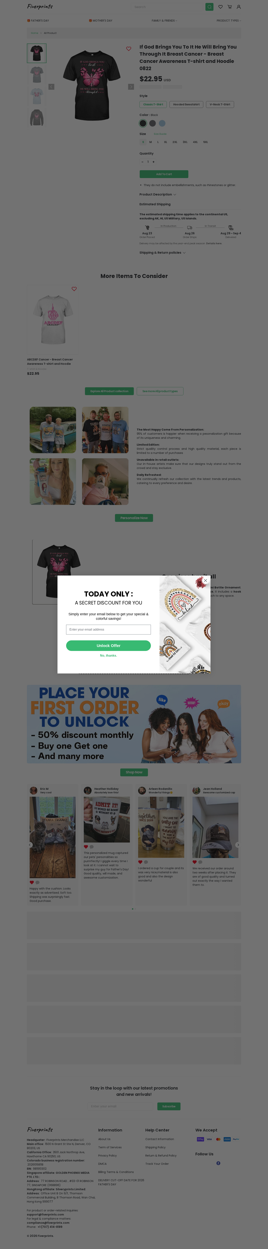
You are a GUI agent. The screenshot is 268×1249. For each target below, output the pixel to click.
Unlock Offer (108, 646)
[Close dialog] (205, 580)
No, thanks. (108, 655)
